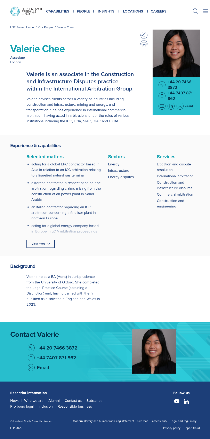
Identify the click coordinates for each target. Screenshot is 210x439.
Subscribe (95, 400)
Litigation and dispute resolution (174, 167)
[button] (195, 12)
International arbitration (175, 176)
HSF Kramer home (22, 27)
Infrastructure (118, 170)
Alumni (54, 400)
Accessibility (159, 421)
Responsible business (75, 406)
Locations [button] (133, 11)
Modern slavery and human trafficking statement (103, 421)
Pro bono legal (22, 406)
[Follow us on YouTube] (176, 402)
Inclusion (46, 406)
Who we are (33, 400)
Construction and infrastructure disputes (174, 185)
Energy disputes (121, 177)
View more (39, 244)
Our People (45, 27)
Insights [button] (106, 11)
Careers (159, 11)
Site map (142, 421)
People (83, 11)
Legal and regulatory (183, 421)
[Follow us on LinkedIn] (186, 402)
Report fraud (192, 428)
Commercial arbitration (175, 194)
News (14, 400)
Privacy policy (171, 428)
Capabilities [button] (57, 11)
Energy (113, 164)
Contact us (73, 400)
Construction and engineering (170, 203)
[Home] (26, 11)
